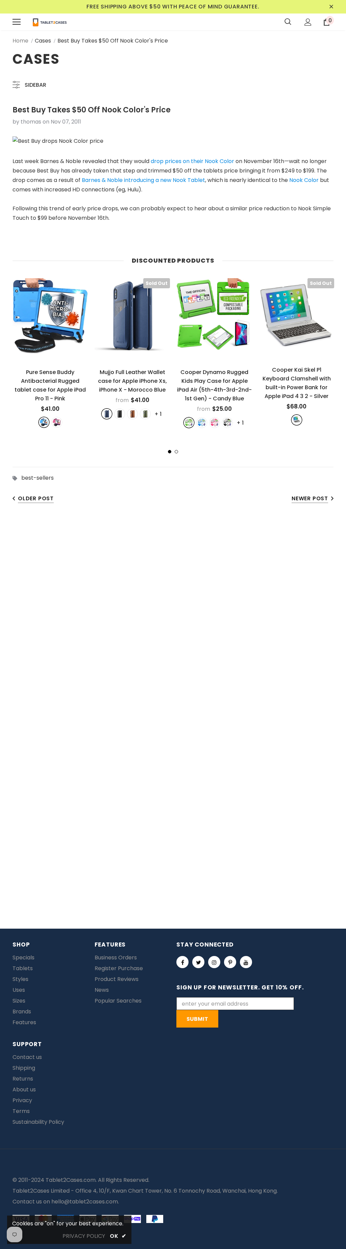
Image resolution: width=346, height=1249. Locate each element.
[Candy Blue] (202, 423)
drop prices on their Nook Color (192, 161)
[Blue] (44, 422)
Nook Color (304, 180)
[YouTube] (246, 962)
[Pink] (57, 422)
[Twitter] (198, 962)
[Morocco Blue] (107, 414)
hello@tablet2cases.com (84, 1201)
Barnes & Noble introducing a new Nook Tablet (143, 180)
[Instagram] (214, 962)
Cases (43, 41)
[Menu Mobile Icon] (17, 22)
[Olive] (145, 414)
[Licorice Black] (227, 423)
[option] (50, 352)
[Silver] (297, 420)
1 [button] (169, 451)
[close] (331, 6)
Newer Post (310, 498)
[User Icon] (308, 22)
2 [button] (176, 451)
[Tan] (132, 414)
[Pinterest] (230, 962)
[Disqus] (173, 615)
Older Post (36, 498)
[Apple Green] (189, 423)
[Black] (120, 414)
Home (20, 41)
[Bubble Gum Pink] (214, 423)
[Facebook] (182, 962)
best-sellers (37, 478)
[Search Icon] (288, 22)
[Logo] (50, 22)
